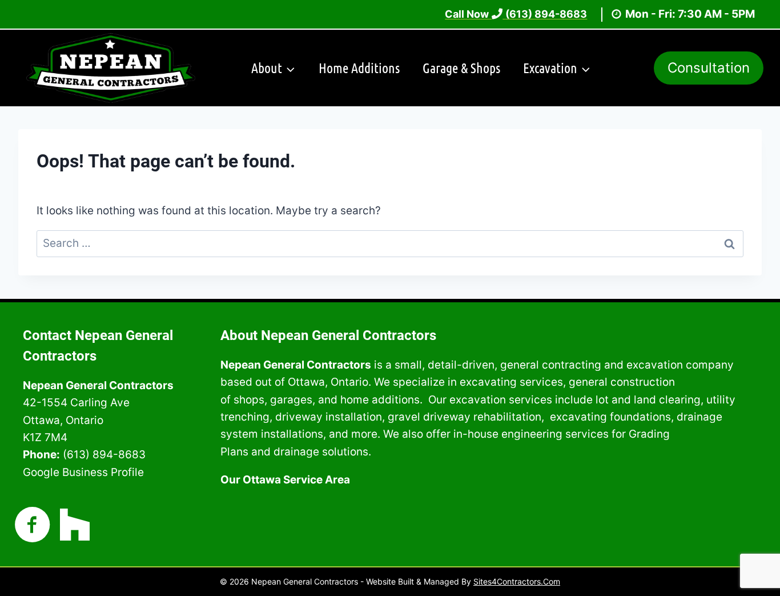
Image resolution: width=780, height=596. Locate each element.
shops (249, 399)
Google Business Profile (83, 472)
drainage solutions (321, 451)
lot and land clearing (648, 399)
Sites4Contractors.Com (516, 581)
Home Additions (359, 67)
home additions (380, 399)
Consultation (709, 67)
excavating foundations (610, 416)
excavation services (500, 399)
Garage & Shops (461, 67)
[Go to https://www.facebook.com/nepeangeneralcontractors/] (32, 526)
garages (291, 399)
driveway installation (328, 416)
